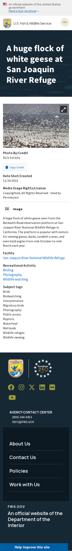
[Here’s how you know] (36, 8)
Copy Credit (16, 167)
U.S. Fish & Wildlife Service (32, 23)
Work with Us (24, 484)
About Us (19, 443)
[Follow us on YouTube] (14, 398)
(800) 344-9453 (22, 417)
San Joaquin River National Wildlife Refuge (34, 258)
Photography (12, 275)
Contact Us (22, 457)
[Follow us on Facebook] (12, 387)
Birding (8, 270)
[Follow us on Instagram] (23, 387)
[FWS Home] (7, 23)
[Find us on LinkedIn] (43, 387)
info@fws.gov (23, 422)
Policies (18, 470)
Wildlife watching (15, 279)
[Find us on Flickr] (53, 387)
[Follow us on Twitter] (33, 387)
